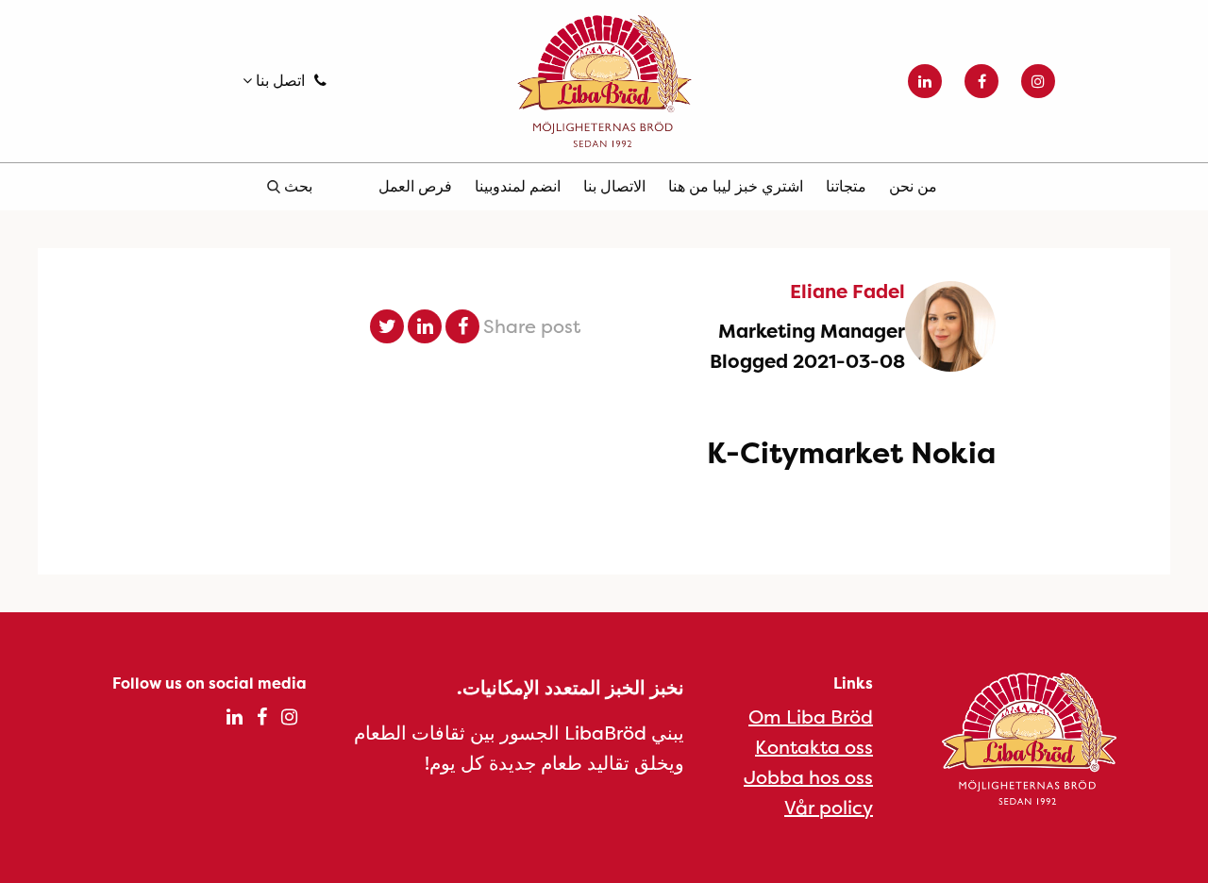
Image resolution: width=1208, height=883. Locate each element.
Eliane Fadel (847, 291)
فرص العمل (415, 185)
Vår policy (828, 807)
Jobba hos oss (808, 777)
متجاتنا (846, 185)
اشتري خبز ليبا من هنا (735, 185)
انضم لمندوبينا (518, 185)
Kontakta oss (814, 746)
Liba (604, 81)
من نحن (913, 185)
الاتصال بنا (614, 185)
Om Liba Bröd (810, 716)
